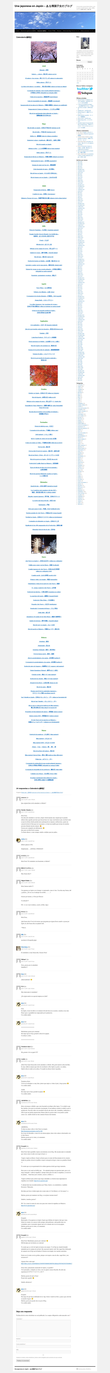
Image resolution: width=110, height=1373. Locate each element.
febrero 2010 (80, 330)
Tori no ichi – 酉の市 (44, 447)
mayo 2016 (80, 214)
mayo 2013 (80, 270)
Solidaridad (80, 496)
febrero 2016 (80, 219)
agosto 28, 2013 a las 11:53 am (28, 1291)
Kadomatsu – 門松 (44, 505)
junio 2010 (80, 324)
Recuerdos (80, 485)
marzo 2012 (80, 291)
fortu (79, 150)
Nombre (18, 1338)
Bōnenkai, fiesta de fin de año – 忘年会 (44, 529)
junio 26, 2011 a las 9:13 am (27, 1005)
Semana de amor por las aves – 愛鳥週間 (44, 165)
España (79, 420)
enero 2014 (80, 257)
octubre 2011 (80, 299)
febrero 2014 (80, 256)
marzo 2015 (80, 236)
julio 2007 (80, 378)
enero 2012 (80, 295)
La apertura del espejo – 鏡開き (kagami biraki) (44, 596)
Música (79, 463)
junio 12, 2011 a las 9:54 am (27, 913)
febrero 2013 (80, 274)
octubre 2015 (80, 225)
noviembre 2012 (81, 279)
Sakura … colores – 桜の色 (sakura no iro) (44, 74)
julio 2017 (80, 192)
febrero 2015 (80, 237)
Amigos (79, 386)
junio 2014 (80, 250)
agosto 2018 (80, 172)
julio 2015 (80, 229)
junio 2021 (80, 161)
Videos (79, 502)
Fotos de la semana (82, 432)
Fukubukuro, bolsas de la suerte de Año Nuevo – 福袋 (44, 584)
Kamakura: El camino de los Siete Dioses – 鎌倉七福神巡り (43, 617)
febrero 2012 (80, 293)
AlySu (23, 839)
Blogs (79, 397)
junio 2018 (80, 175)
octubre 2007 (80, 374)
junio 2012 (80, 287)
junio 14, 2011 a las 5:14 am (27, 961)
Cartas (79, 398)
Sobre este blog (81, 493)
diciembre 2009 (81, 333)
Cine (79, 401)
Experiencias (80, 426)
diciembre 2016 (81, 203)
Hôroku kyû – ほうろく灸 (44, 244)
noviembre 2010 (81, 316)
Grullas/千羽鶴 (51, 31)
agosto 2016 (80, 209)
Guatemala (80, 434)
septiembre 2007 (81, 375)
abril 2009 (80, 346)
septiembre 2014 (81, 245)
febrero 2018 (80, 181)
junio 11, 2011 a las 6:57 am (27, 841)
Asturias (79, 391)
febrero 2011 (80, 312)
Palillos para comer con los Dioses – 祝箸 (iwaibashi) (44, 565)
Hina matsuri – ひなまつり (44, 738)
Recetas (79, 484)
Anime (79, 387)
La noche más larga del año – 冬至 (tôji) (44, 501)
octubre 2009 (80, 336)
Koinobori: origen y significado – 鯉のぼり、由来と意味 (43, 140)
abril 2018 (80, 178)
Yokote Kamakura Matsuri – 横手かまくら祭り (44, 670)
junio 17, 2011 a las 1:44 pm (27, 988)
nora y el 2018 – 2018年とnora (84, 118)
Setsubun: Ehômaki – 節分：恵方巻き (44, 650)
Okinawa (59, 31)
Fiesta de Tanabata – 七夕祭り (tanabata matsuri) (44, 230)
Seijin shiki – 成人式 (44, 612)
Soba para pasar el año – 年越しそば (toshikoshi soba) (44, 509)
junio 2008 (80, 361)
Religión (79, 488)
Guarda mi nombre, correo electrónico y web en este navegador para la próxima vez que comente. (39, 1357)
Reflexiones (80, 487)
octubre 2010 (80, 318)
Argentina (80, 389)
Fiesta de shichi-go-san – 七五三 (44, 426)
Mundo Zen (80, 462)
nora (22, 1003)
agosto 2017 (80, 191)
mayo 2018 (80, 177)
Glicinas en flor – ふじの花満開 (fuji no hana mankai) (44, 148)
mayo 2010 (80, 326)
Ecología (79, 417)
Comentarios (80, 403)
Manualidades (81, 456)
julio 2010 (80, 322)
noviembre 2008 (81, 353)
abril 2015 (80, 234)
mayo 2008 (80, 363)
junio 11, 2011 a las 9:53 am (27, 857)
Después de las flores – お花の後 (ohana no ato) (44, 683)
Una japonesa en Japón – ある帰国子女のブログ (43, 6)
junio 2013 (80, 268)
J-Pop (79, 442)
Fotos (79, 431)
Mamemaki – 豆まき (44, 646)
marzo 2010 (80, 329)
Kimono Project (81, 448)
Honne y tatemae (81, 439)
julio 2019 (80, 166)
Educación (80, 418)
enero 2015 (80, 239)
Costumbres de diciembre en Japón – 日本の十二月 (44, 521)
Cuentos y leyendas (82, 411)
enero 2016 (80, 220)
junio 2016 (80, 212)
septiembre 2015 (81, 226)
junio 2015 (80, 231)
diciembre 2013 (81, 259)
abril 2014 (80, 253)
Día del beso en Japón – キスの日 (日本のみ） (43, 173)
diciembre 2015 (81, 222)
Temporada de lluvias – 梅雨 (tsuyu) (44, 190)
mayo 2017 (80, 195)
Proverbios (80, 479)
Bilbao (79, 395)
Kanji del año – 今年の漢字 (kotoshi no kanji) (43, 486)
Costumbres (80, 409)
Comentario (19, 1319)
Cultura (79, 412)
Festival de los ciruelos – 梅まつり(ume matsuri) (44, 679)
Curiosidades (80, 414)
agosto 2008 (80, 358)
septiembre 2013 (81, 264)
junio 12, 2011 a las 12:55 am (28, 882)
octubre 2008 (80, 355)
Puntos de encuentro (82, 482)
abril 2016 (80, 216)
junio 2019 (80, 168)
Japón (79, 443)
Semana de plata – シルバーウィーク (44, 354)
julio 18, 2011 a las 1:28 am (27, 1061)
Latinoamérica (81, 449)
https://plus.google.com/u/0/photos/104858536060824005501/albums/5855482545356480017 (46, 1263)
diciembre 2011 (81, 296)
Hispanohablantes (81, 436)
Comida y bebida (81, 405)
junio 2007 (80, 380)
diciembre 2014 (81, 240)
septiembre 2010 (81, 319)
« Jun (77, 82)
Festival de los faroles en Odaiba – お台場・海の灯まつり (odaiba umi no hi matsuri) (85, 147)
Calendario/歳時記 (41, 31)
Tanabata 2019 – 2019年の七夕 (84, 110)
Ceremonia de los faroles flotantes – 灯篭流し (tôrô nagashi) (44, 296)
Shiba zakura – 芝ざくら (44, 153)
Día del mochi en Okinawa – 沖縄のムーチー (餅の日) (44, 629)
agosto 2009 (80, 339)
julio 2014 (80, 248)
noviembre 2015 (81, 223)
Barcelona (80, 392)
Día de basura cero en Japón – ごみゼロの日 (44, 177)
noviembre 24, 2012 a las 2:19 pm (29, 1123)
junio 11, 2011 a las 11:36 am (28, 870)
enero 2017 (80, 202)
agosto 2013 (80, 265)
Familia (79, 429)
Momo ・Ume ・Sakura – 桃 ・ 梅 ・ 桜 (44, 747)
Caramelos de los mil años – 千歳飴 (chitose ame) (44, 430)
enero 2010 (80, 332)
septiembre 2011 (81, 301)
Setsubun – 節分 (44, 641)
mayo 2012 (80, 288)
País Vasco (80, 468)
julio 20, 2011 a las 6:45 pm (27, 1077)
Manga (79, 454)
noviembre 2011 (81, 298)
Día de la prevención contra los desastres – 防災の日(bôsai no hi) (44, 329)
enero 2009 (80, 350)
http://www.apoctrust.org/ (28, 1205)
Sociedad (80, 494)
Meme (79, 459)
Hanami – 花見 (43, 70)
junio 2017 (80, 194)
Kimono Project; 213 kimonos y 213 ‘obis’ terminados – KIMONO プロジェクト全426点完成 (85, 101)
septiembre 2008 (81, 357)
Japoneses (80, 446)
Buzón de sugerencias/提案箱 (28, 31)
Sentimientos (80, 491)
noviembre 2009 (81, 335)
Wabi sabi (80, 504)
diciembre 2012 (81, 278)
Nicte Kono (24, 947)
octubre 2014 (80, 243)
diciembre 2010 (81, 315)
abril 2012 (80, 290)
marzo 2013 (80, 273)
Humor (79, 440)
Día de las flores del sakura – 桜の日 (43, 751)
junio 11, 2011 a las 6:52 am (27, 812)
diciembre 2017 (81, 185)
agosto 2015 (80, 228)
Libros (79, 451)
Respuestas (80, 490)
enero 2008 (80, 369)
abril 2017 (80, 197)
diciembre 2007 (81, 370)
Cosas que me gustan (82, 408)
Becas (79, 394)
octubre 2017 (80, 188)
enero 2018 (80, 183)
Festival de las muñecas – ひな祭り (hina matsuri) (44, 734)
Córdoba (79, 406)
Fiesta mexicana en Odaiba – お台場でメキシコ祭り (44, 341)
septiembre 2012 (81, 282)
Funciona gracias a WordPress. (84, 1369)
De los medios (81, 415)
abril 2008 (80, 364)
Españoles (80, 422)
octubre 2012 (80, 281)
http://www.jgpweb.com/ (41, 1181)
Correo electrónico (21, 1344)
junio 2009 (80, 343)
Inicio (17, 31)
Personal (79, 471)
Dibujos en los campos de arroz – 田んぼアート (44, 249)
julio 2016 (80, 211)
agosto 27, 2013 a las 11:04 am (28, 1237)
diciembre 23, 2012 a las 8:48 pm (29, 1214)
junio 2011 (80, 305)
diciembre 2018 (81, 169)
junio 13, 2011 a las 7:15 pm (27, 949)
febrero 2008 (80, 367)
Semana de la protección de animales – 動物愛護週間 (43, 350)
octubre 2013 (80, 262)
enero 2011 (80, 313)
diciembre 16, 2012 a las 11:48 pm (29, 1148)
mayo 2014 (80, 251)
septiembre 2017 (81, 189)
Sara (22, 974)
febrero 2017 (80, 200)
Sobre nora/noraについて (87, 31)
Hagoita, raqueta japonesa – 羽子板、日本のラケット (44, 496)
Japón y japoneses (81, 445)
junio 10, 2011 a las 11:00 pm (28, 799)
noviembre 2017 (81, 186)
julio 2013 (80, 267)
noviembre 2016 (81, 205)
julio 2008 (80, 360)
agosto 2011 (80, 302)
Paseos (79, 470)
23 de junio (80, 384)
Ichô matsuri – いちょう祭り (44, 434)
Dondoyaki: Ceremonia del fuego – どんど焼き (44, 608)
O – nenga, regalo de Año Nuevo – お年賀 (44, 588)
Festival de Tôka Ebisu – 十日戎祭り (44, 600)
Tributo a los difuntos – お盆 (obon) (44, 292)
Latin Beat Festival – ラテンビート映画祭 (43, 337)
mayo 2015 (80, 233)
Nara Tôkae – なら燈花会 (44, 288)
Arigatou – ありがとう (88, 132)
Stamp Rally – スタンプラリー (44, 300)
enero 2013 (80, 276)
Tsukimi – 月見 (44, 333)
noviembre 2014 (81, 242)
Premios (79, 477)
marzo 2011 (80, 310)
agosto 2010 (80, 321)
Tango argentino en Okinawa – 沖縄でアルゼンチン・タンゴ (85, 138)
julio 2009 (80, 341)
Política (79, 476)
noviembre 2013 (81, 260)
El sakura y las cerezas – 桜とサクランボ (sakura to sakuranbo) (44, 78)
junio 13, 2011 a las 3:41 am (27, 936)
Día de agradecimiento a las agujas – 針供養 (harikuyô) (44, 658)
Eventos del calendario (82, 425)
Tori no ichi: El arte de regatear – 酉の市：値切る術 (43, 451)
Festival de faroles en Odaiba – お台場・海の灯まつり (44, 261)
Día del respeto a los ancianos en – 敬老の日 (44, 346)
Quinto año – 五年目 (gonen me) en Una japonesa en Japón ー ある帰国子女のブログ (42, 792)
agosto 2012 (80, 284)
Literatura (80, 453)
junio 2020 (80, 163)
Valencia (79, 501)
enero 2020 (80, 164)
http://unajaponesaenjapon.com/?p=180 (31, 1131)
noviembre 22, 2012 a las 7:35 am (29, 1102)
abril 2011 (80, 308)
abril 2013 (80, 271)
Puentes (79, 480)
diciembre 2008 (81, 352)
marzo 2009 (80, 347)
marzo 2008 (80, 366)
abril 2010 (80, 327)
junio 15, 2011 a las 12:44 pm (28, 976)
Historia (79, 437)
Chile (79, 400)
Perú (79, 473)
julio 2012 (80, 285)
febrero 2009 (80, 349)
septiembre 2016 (81, 208)
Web (17, 1349)
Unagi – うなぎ (44, 240)
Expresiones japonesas (82, 428)
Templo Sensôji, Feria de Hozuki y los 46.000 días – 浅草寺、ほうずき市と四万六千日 (44, 235)
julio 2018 (80, 174)
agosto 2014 (80, 247)
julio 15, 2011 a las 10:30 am (28, 1048)
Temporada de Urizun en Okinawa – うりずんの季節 (43, 109)
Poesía (79, 474)
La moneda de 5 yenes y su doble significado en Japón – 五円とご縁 (85, 155)
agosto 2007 (80, 377)
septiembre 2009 (81, 338)
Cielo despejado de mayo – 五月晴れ (43, 169)
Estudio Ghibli (81, 423)
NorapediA (80, 465)
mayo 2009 (80, 344)
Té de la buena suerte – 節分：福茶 (44, 654)
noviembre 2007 (81, 372)
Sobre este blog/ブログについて (71, 31)
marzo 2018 (80, 180)
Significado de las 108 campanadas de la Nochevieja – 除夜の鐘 (43, 525)
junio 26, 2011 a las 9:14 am (27, 1023)
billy (22, 934)
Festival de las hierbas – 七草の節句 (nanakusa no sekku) (44, 592)
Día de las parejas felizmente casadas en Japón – (44, 474)
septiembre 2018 (81, 171)
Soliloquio (80, 497)
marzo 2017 (80, 198)
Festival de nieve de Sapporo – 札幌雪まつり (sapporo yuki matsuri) (44, 666)
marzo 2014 (80, 254)
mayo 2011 (80, 307)
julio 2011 (80, 304)
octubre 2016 (80, 206)
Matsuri (79, 457)
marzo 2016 (80, 217)
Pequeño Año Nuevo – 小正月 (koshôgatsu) (44, 604)
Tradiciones (80, 499)
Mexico (79, 460)
